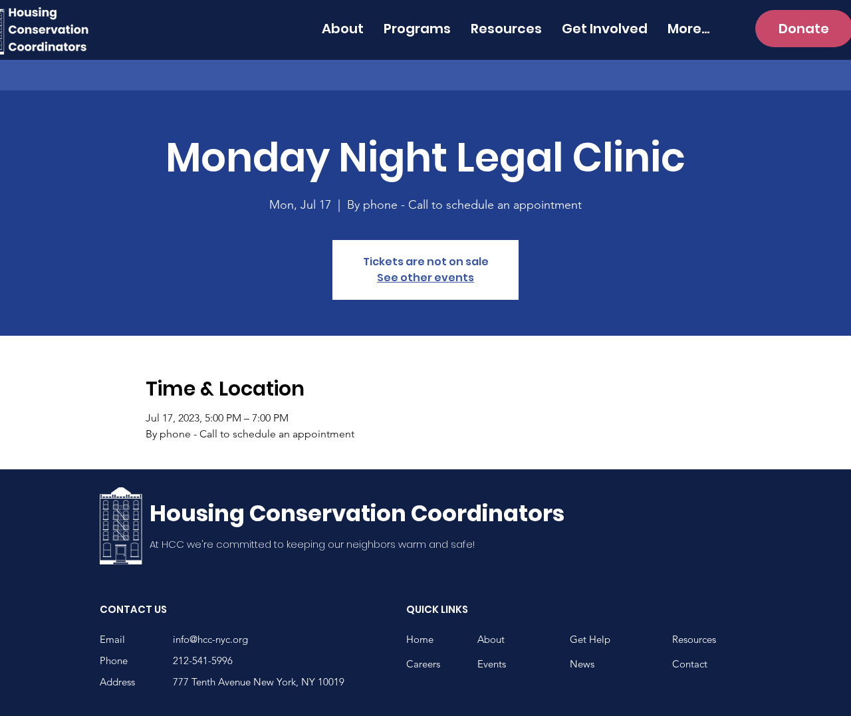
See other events (425, 277)
